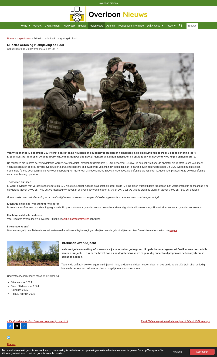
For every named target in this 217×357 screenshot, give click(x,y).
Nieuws (11, 344)
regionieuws (24, 38)
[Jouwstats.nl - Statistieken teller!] (8, 338)
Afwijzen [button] (177, 351)
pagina (173, 230)
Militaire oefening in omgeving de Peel (55, 38)
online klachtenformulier (75, 218)
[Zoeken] (180, 25)
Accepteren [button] (202, 351)
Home (10, 38)
